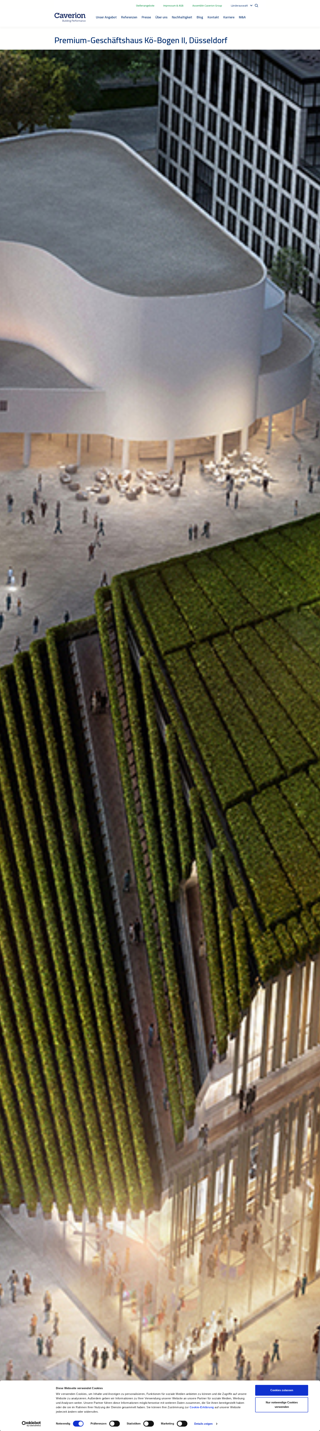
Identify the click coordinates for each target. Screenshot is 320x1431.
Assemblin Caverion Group (207, 5)
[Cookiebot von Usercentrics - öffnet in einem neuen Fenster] (31, 1424)
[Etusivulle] (70, 17)
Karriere (228, 17)
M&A (242, 17)
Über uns (161, 17)
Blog (200, 17)
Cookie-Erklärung (202, 1407)
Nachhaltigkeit (182, 17)
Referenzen (129, 17)
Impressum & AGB (173, 5)
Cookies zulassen (281, 1390)
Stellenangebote (145, 5)
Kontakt (213, 17)
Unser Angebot (106, 17)
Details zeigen (203, 1423)
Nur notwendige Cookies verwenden (282, 1404)
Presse (146, 17)
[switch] (114, 1424)
